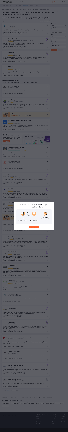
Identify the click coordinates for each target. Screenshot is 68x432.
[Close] (52, 203)
